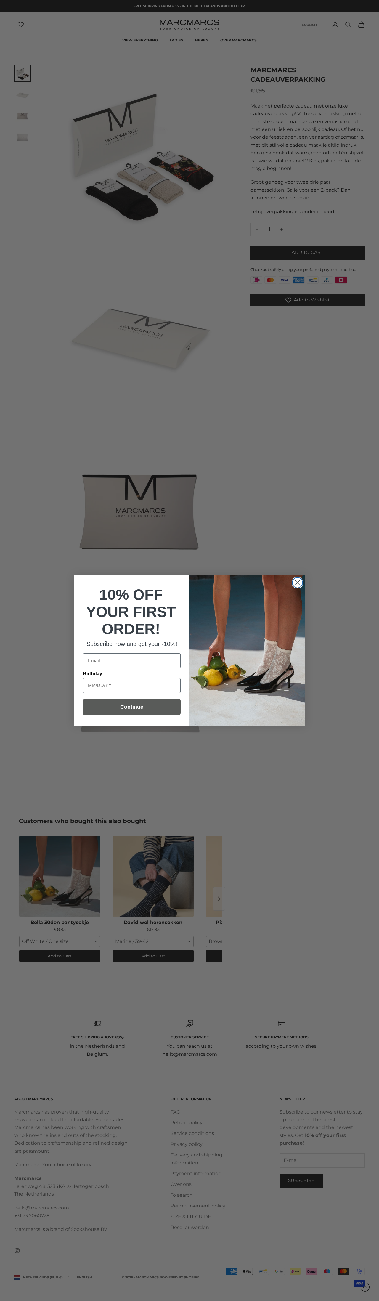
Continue (131, 707)
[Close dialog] (297, 582)
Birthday (92, 673)
